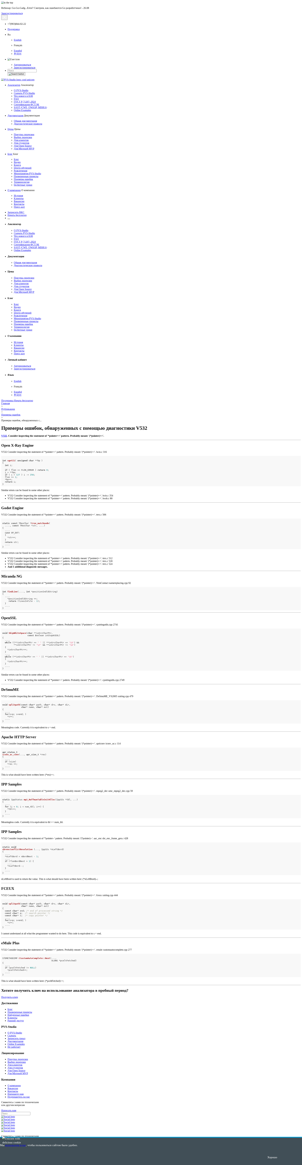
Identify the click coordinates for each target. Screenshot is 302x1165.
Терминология (21, 182)
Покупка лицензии (24, 134)
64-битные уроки (23, 185)
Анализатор (14, 85)
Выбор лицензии (23, 137)
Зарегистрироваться (12, 13)
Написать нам (8, 1110)
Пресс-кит (19, 207)
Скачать (12, 1035)
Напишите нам (16, 1094)
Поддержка (14, 29)
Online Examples (22, 110)
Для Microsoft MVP (24, 148)
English (17, 40)
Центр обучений (22, 168)
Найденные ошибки (18, 1015)
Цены (11, 129)
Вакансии (19, 201)
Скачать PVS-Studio (24, 93)
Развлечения (20, 170)
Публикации (8, 409)
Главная (5, 403)
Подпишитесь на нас (19, 1097)
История (18, 195)
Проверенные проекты (26, 176)
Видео (17, 162)
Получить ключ (9, 997)
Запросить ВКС (16, 212)
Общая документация (25, 121)
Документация (15, 115)
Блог (10, 154)
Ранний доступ (16, 1020)
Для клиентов (21, 140)
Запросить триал (16, 1038)
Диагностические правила (28, 123)
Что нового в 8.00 (23, 96)
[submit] (16, 74)
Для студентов (21, 143)
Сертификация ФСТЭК (26, 104)
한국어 (17, 53)
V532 (4, 435)
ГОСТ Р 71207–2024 (25, 101)
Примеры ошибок (23, 179)
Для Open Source (23, 145)
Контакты (19, 204)
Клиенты (19, 198)
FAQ (16, 99)
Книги (17, 165)
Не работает (14, 1047)
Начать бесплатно (17, 215)
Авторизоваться (22, 64)
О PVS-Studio (21, 90)
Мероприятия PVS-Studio (27, 173)
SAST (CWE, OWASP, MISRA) (30, 107)
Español (18, 50)
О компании (14, 190)
